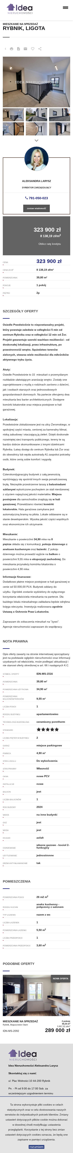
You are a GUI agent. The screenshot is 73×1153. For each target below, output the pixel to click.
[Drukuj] (11, 49)
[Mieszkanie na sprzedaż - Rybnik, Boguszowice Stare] (36, 1004)
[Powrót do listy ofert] (5, 49)
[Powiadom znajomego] (25, 49)
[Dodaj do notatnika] (32, 49)
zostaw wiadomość (36, 208)
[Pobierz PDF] (18, 49)
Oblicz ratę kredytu (50, 243)
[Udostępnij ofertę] (39, 49)
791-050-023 (38, 198)
